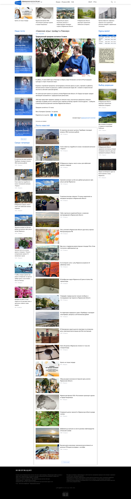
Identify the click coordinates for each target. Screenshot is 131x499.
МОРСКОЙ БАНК (100, 39)
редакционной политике (88, 118)
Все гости (23, 139)
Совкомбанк (101, 41)
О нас (17, 483)
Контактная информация (24, 483)
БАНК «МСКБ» (101, 37)
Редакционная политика (35, 483)
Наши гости (20, 31)
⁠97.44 (94, 2)
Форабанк (100, 43)
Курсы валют (104, 31)
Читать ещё (66, 462)
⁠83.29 (90, 2)
